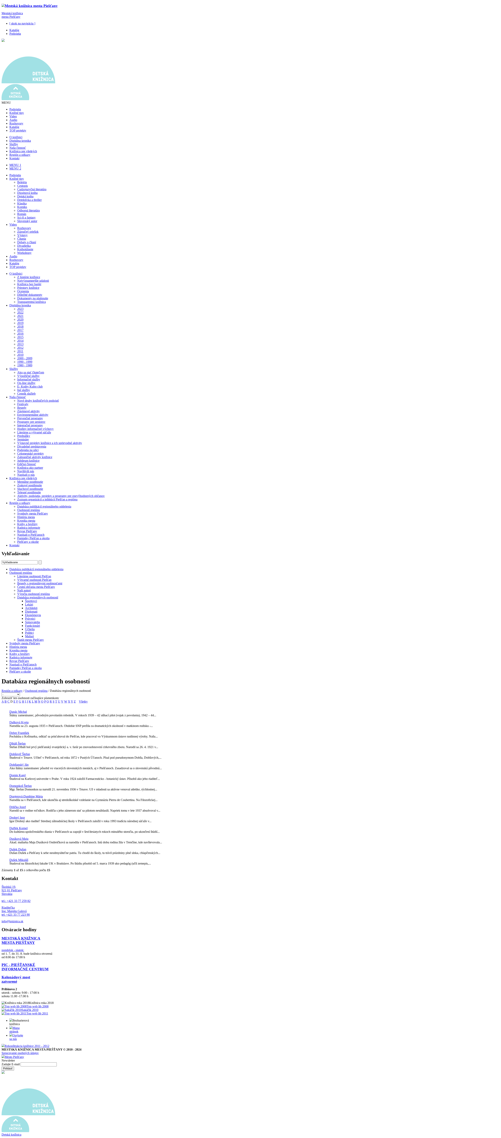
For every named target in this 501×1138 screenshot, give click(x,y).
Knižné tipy (16, 112)
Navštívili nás (25, 471)
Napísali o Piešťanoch (30, 534)
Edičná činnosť (26, 464)
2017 (20, 330)
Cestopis (22, 185)
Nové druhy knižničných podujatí (38, 400)
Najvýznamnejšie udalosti (33, 280)
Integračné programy (30, 425)
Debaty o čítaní (26, 242)
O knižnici (15, 137)
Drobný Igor (17, 817)
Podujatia (15, 33)
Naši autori (24, 590)
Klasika (22, 203)
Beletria (22, 182)
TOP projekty (17, 130)
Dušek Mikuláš (18, 860)
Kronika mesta (26, 520)
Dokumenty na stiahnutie (32, 298)
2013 (20, 344)
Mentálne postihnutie (30, 481)
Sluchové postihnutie (30, 488)
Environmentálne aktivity (32, 414)
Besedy (21, 407)
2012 (20, 347)
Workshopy (24, 252)
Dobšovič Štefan (19, 754)
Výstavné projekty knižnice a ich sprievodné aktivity (49, 443)
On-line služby (26, 383)
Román (21, 214)
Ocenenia (23, 291)
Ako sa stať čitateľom (30, 372)
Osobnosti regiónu (28, 510)
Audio (13, 120)
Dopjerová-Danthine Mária (26, 796)
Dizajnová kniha (27, 192)
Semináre (23, 439)
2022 (20, 312)
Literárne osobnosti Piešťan (34, 576)
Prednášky (23, 436)
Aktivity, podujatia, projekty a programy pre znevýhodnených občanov (61, 496)
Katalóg (14, 30)
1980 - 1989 (24, 365)
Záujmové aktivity (28, 411)
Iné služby (23, 390)
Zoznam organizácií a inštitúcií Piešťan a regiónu (47, 499)
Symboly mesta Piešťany (32, 513)
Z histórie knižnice (28, 277)
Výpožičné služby (28, 376)
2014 (20, 340)
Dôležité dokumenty (29, 294)
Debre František (19, 733)
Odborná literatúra (28, 210)
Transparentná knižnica (31, 301)
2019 (20, 323)
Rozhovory (16, 123)
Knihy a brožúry (27, 524)
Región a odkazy (19, 154)
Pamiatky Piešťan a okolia (33, 538)
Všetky (83, 701)
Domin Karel (17, 775)
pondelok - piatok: (13, 950)
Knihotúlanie (25, 249)
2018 (20, 326)
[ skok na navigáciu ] (22, 23)
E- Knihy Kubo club (30, 386)
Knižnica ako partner (30, 467)
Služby (13, 144)
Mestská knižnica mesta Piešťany (12, 15)
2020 (20, 319)
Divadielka (24, 245)
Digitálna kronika (20, 140)
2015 (20, 337)
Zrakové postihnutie (29, 485)
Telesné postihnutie (29, 492)
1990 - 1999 (24, 361)
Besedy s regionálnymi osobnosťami (39, 583)
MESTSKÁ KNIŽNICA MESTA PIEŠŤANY (21, 940)
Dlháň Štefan (17, 743)
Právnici (30, 618)
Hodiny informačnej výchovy (35, 428)
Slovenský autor (27, 221)
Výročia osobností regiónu (33, 594)
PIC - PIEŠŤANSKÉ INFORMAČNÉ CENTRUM (25, 967)
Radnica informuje (28, 527)
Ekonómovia (33, 615)
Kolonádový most (16, 977)
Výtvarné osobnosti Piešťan (34, 579)
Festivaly (22, 404)
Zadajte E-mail (11, 1064)
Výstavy (22, 235)
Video (13, 116)
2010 (20, 354)
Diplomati (31, 611)
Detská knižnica (11, 1134)
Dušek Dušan (17, 849)
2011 (20, 351)
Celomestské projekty (30, 453)
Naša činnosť (17, 147)
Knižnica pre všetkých (23, 151)
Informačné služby (28, 379)
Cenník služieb (26, 393)
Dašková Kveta (19, 722)
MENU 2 (15, 168)
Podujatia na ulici (28, 450)
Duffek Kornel (18, 828)
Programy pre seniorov (31, 421)
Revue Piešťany (27, 531)
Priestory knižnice (28, 287)
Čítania (21, 238)
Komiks (22, 207)
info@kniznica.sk (12, 921)
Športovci (31, 601)
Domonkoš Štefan (20, 785)
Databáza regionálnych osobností (37, 597)
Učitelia (30, 629)
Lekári (29, 604)
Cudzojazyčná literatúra (31, 189)
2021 (20, 316)
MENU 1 (15, 165)
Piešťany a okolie (28, 541)
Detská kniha (25, 196)
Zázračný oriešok (28, 231)
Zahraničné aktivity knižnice (34, 457)
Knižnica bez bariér (29, 284)
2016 (20, 333)
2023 (20, 309)
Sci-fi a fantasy (26, 217)
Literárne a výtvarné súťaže (34, 432)
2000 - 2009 (24, 358)
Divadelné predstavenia (31, 446)
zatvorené (9, 981)
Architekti (31, 608)
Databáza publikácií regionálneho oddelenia (44, 506)
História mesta (26, 517)
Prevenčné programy (30, 418)
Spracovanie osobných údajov (20, 1053)
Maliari (29, 636)
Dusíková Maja (18, 838)
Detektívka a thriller (29, 200)
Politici (29, 632)
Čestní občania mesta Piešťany (36, 587)
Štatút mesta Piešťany (30, 639)
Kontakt (14, 158)
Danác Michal (18, 711)
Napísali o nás (26, 474)
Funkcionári (32, 625)
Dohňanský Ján (19, 764)
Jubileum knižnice (28, 460)
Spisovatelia (32, 622)
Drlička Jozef (17, 807)
